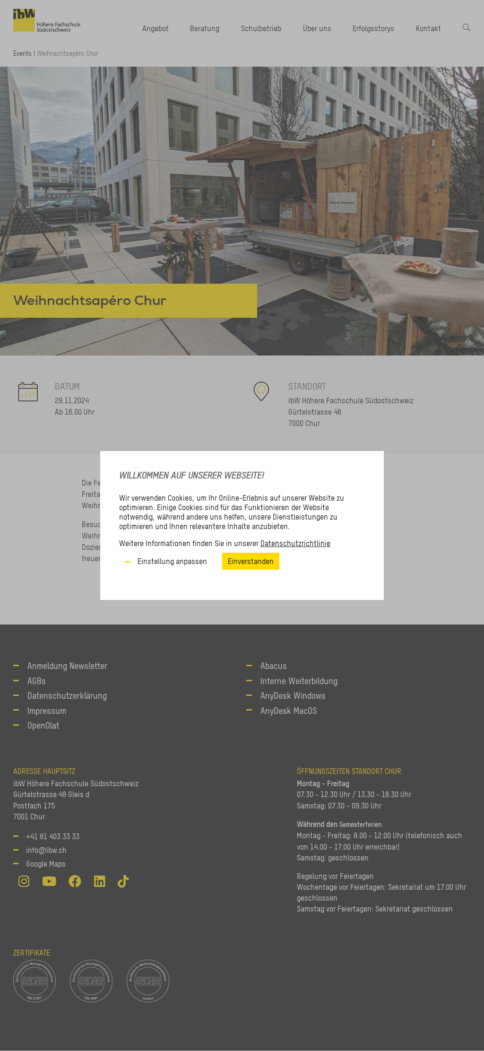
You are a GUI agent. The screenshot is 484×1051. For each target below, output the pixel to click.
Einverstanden (251, 561)
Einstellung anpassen (172, 561)
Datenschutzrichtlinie (295, 543)
